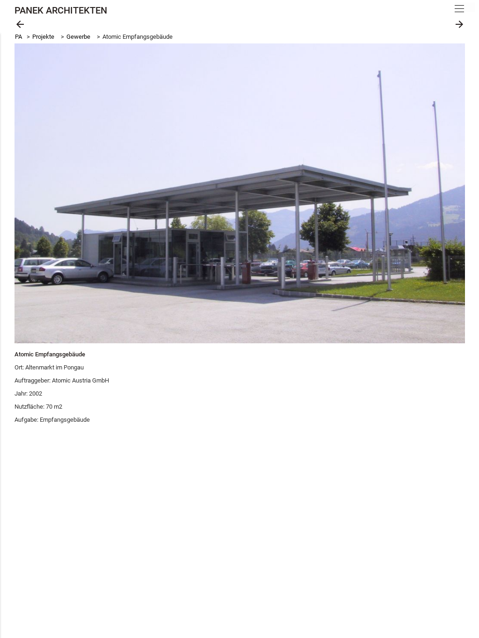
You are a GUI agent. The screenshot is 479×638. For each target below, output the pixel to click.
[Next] (447, 193)
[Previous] (32, 193)
